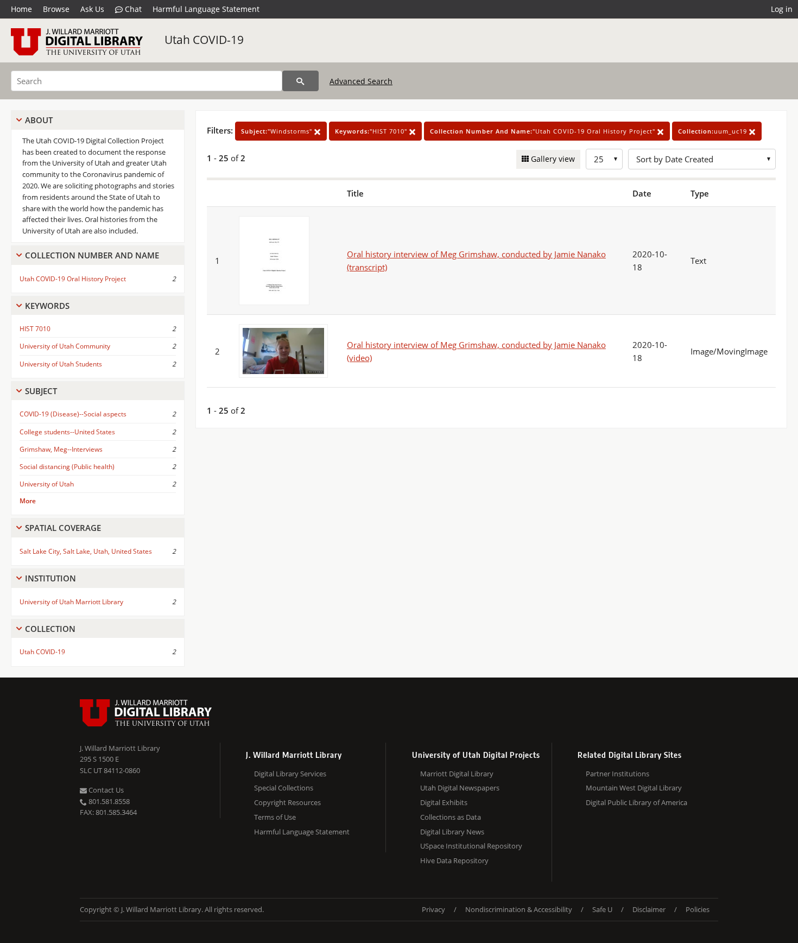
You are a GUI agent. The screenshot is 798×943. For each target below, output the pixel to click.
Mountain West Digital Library (634, 788)
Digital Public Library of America (636, 802)
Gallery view (552, 159)
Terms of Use (275, 817)
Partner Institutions (617, 774)
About (39, 120)
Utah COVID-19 (204, 39)
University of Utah (47, 484)
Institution (50, 578)
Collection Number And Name (92, 255)
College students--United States (67, 431)
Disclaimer (649, 909)
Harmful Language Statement (206, 9)
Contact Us (105, 790)
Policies (698, 909)
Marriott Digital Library (456, 774)
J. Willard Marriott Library (120, 748)
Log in (782, 9)
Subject (41, 390)
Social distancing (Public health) (67, 466)
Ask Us (92, 9)
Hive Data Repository (454, 860)
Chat (132, 9)
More (28, 500)
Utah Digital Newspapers (459, 788)
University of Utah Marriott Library (71, 601)
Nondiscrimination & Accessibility (518, 909)
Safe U (602, 909)
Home (21, 9)
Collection (50, 628)
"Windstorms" (277, 131)
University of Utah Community (65, 346)
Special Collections (283, 788)
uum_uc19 (713, 131)
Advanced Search (361, 81)
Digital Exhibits (443, 802)
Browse (56, 9)
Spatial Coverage (63, 527)
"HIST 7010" (372, 131)
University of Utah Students (61, 364)
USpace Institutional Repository (471, 846)
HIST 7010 (35, 328)
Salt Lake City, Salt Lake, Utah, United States (86, 551)
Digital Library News (452, 832)
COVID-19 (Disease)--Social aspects (73, 414)
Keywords (47, 305)
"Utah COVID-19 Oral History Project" (543, 131)
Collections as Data (450, 817)
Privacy (433, 909)
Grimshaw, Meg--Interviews (61, 449)
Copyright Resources (287, 802)
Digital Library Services (290, 774)
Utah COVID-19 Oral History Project (73, 278)
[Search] (300, 81)
